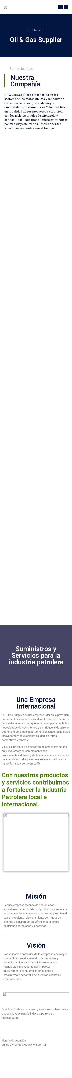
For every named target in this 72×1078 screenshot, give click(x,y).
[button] (28, 7)
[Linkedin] (60, 7)
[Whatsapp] (66, 7)
